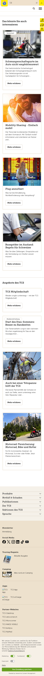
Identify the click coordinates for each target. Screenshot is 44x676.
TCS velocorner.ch (9, 617)
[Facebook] (4, 541)
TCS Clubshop (8, 613)
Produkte (7, 493)
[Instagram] (13, 541)
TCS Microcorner (9, 621)
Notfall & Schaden (41, 3)
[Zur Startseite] (4, 3)
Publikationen (10, 502)
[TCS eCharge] (5, 597)
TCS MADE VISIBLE (10, 624)
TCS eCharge (16, 597)
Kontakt (36, 3)
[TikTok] (23, 541)
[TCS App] (5, 590)
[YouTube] (27, 541)
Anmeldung (6, 532)
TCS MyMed (7, 632)
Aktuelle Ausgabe (21, 556)
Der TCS (6, 506)
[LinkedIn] (18, 541)
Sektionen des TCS (12, 510)
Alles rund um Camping (23, 573)
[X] (9, 541)
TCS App (14, 590)
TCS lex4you (7, 628)
